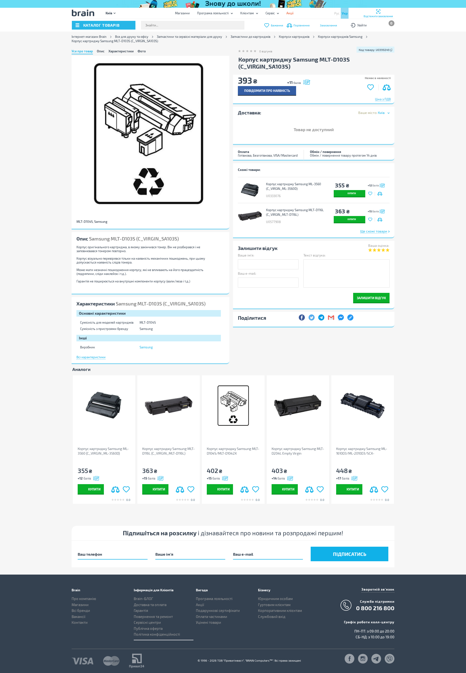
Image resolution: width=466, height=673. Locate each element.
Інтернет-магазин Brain (89, 36)
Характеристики (121, 51)
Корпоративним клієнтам (280, 610)
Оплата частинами (211, 616)
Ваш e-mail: (247, 273)
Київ (109, 13)
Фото (142, 51)
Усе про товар (82, 51)
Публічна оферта (148, 628)
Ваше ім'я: (246, 255)
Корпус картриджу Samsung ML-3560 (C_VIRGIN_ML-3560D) (293, 186)
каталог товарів (101, 25)
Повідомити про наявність (267, 90)
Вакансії (78, 616)
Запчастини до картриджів (250, 36)
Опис (101, 51)
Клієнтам (247, 13)
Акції (200, 604)
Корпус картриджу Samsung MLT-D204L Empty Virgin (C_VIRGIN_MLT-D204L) (298, 451)
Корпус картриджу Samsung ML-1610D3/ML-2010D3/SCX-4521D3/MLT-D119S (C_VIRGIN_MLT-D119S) (361, 451)
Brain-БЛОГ (143, 598)
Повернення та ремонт (153, 616)
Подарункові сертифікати (218, 610)
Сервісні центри (147, 622)
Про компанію (84, 598)
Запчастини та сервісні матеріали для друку (189, 36)
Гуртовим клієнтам (274, 604)
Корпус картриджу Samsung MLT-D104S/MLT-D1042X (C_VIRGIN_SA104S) (233, 451)
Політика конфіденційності (157, 634)
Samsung (146, 347)
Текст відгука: (314, 255)
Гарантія (141, 610)
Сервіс (270, 13)
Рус (337, 13)
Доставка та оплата (150, 604)
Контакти (80, 622)
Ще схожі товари (373, 231)
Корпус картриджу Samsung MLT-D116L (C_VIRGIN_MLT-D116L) (295, 212)
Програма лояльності (213, 13)
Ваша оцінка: (378, 245)
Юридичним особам (275, 598)
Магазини (182, 13)
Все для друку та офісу (131, 36)
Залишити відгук (371, 298)
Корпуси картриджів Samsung (340, 36)
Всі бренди (81, 610)
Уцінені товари (208, 622)
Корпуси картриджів (294, 36)
